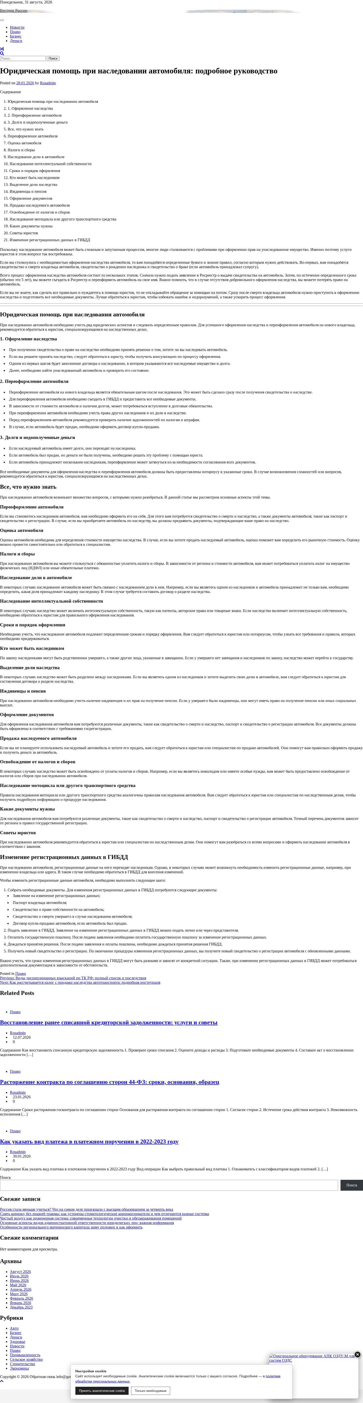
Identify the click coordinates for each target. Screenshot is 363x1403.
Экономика (19, 1368)
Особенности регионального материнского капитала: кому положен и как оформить (71, 1227)
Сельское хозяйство (26, 1359)
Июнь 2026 (19, 1280)
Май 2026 (18, 1285)
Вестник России (13, 10)
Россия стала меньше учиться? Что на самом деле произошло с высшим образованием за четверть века (86, 1209)
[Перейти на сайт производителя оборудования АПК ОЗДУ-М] (313, 1376)
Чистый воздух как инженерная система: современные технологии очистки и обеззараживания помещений (91, 1218)
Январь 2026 (20, 1303)
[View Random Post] (2, 49)
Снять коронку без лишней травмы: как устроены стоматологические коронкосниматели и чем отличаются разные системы (104, 1214)
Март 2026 (19, 1294)
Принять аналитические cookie (102, 1391)
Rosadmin (48, 83)
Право (15, 32)
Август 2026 (20, 1272)
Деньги (16, 41)
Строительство (22, 1364)
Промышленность (25, 1355)
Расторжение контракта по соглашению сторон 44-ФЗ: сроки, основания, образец (109, 1082)
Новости (17, 27)
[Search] (2, 53)
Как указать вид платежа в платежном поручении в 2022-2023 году (89, 1141)
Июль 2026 (19, 1276)
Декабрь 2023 (21, 1307)
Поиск (5, 1177)
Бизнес (15, 36)
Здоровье (17, 1341)
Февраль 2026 (21, 1298)
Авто (14, 1328)
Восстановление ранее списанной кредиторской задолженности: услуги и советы (109, 1022)
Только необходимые (150, 1391)
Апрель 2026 (20, 1289)
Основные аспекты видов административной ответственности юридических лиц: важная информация (87, 1223)
